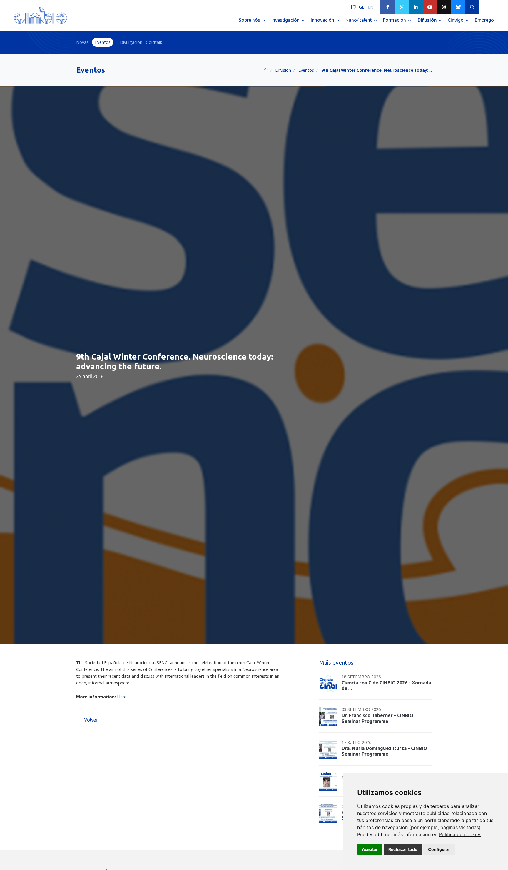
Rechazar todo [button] (402, 849)
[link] (460, 834)
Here (121, 696)
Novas (82, 42)
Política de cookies (460, 834)
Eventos (103, 42)
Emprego (484, 20)
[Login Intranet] (486, 7)
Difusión (283, 70)
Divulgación (131, 42)
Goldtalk (154, 42)
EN (370, 7)
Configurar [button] (439, 849)
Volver (91, 719)
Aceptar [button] (370, 849)
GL (361, 7)
